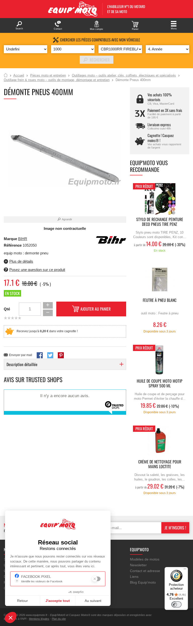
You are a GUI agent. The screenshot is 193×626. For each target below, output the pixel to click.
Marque (10, 239)
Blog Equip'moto (143, 582)
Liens (134, 577)
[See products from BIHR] (111, 239)
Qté (7, 309)
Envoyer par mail (20, 355)
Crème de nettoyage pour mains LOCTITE (159, 464)
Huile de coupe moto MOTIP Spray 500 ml (159, 384)
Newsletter (138, 565)
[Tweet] (50, 355)
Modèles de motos (144, 559)
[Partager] (40, 355)
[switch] (176, 604)
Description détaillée (22, 364)
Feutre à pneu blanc (159, 300)
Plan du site (59, 618)
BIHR (22, 239)
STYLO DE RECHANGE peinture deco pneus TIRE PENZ (159, 222)
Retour (22, 601)
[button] (11, 617)
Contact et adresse (145, 571)
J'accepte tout (57, 601)
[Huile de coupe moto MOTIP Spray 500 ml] (159, 360)
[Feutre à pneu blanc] (159, 279)
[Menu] (185, 570)
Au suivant (93, 601)
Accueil (6, 75)
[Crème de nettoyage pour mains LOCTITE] (159, 441)
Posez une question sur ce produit (37, 269)
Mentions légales (39, 618)
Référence (13, 245)
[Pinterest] (61, 355)
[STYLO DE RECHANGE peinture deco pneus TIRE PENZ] (159, 199)
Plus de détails (21, 261)
